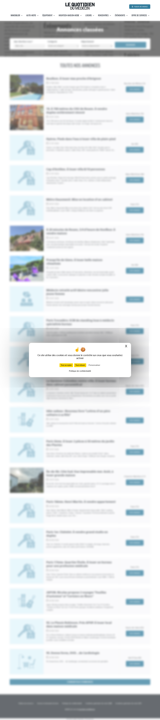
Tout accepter (66, 365)
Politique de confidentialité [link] (80, 371)
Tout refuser (80, 365)
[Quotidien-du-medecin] (80, 3)
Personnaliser (94, 365)
